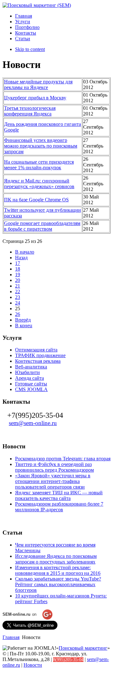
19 (17, 274)
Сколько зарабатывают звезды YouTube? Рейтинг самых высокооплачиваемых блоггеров (58, 584)
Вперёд (23, 319)
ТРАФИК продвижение (40, 355)
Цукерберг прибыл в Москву (35, 97)
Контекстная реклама (38, 361)
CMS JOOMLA (31, 389)
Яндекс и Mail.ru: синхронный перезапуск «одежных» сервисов (39, 183)
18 (17, 269)
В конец (23, 325)
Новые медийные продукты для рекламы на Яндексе (38, 84)
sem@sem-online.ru (33, 423)
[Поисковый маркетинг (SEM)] (37, 5)
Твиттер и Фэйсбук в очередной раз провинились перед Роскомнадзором (54, 467)
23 (17, 297)
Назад (21, 257)
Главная (11, 637)
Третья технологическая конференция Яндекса (30, 110)
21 (17, 286)
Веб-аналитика (31, 366)
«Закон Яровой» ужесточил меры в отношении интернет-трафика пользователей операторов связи (52, 481)
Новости (33, 665)
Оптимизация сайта (36, 349)
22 (17, 291)
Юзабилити (27, 372)
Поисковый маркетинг (83, 648)
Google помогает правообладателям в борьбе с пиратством (42, 226)
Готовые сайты (31, 383)
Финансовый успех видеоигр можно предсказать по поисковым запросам (40, 145)
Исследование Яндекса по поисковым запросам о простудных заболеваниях (56, 558)
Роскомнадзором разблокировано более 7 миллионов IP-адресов (59, 506)
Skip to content (30, 49)
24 (17, 303)
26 (17, 314)
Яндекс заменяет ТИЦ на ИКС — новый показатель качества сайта (59, 495)
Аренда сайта (29, 378)
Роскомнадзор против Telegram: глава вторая (62, 458)
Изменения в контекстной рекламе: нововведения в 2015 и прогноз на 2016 (57, 570)
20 (17, 280)
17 (17, 263)
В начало (24, 252)
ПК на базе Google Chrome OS (36, 199)
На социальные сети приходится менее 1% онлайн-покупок (39, 164)
